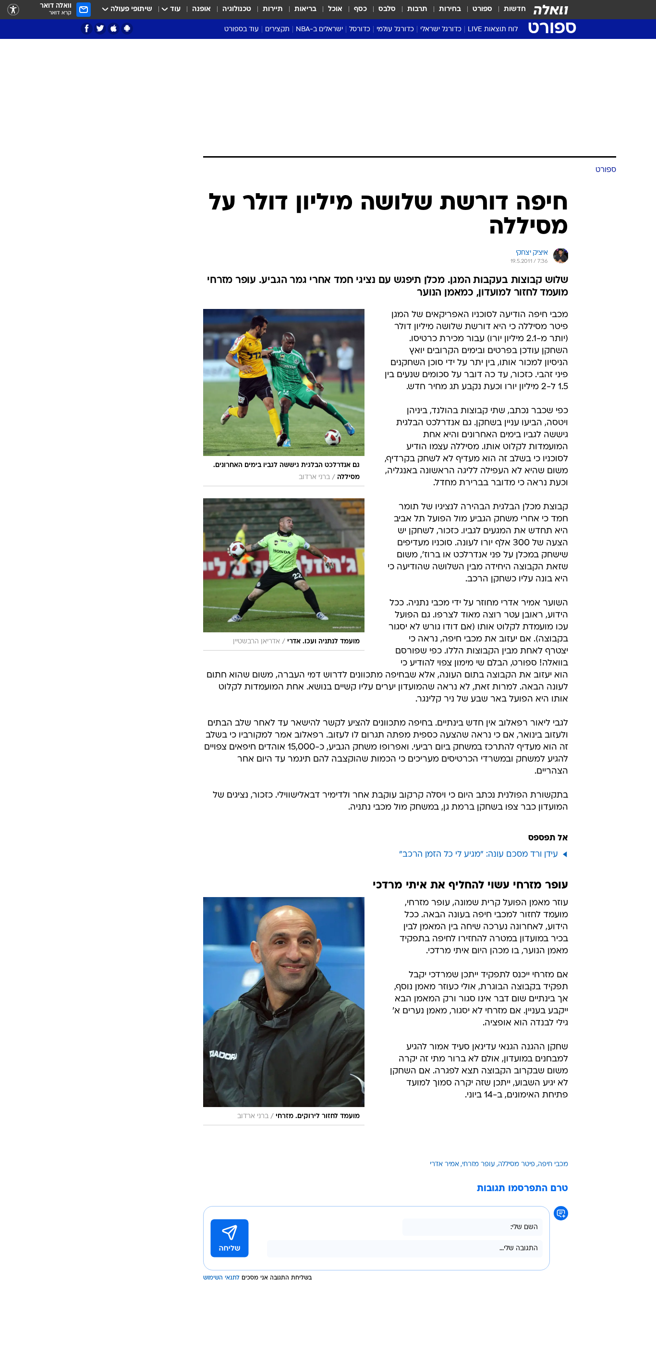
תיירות (273, 9)
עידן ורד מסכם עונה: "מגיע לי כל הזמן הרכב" (478, 854)
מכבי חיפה (553, 1164)
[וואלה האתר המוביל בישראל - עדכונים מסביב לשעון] (551, 9)
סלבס (387, 9)
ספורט (482, 9)
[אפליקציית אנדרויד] (127, 29)
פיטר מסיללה (516, 1164)
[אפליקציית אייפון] (114, 29)
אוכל (335, 9)
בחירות (450, 9)
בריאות (305, 9)
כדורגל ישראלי (441, 29)
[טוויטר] (100, 29)
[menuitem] (509, 9)
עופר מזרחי (478, 1164)
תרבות (417, 9)
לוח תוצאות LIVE (493, 29)
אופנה (201, 9)
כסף (360, 9)
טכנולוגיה (236, 9)
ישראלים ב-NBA (319, 29)
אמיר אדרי (444, 1164)
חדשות (515, 9)
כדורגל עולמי (395, 29)
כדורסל (359, 29)
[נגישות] (13, 10)
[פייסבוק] (87, 29)
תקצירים (277, 29)
